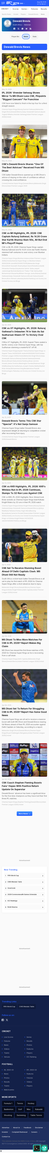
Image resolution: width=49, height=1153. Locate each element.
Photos (29, 1045)
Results (44, 9)
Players (23, 14)
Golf (20, 1109)
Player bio (15, 36)
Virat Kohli (11, 888)
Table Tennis (36, 1115)
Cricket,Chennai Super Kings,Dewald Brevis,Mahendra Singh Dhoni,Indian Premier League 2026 (24, 184)
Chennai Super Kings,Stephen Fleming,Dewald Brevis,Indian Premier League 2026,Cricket (24, 803)
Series (24, 9)
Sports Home (6, 14)
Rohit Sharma (12, 907)
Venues (7, 1057)
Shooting (8, 1115)
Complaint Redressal (19, 1132)
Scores (16, 9)
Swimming (21, 1115)
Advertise (5, 1128)
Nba (28, 1109)
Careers (34, 1132)
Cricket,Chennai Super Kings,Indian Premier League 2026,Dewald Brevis (21, 438)
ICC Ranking (31, 1057)
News (26, 36)
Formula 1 (8, 1103)
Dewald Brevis (33, 14)
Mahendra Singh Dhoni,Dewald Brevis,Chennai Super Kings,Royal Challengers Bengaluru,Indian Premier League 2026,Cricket (23, 733)
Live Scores (8, 1037)
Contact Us (6, 1137)
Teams (6, 1053)
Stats (35, 36)
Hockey (31, 1103)
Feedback (27, 1128)
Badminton (8, 1109)
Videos (6, 1049)
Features (30, 1049)
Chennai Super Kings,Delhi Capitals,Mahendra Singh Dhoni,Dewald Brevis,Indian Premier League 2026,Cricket (23, 660)
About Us (16, 1128)
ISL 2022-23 (9, 1070)
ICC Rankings (12, 901)
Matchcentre (9, 1090)
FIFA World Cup (13, 875)
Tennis (20, 1103)
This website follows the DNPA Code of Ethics (19, 1141)
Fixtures (34, 9)
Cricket (5, 9)
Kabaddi (38, 1109)
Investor (5, 1132)
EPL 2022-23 (32, 1070)
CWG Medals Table (15, 882)
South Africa (17, 25)
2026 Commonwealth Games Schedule (22, 894)
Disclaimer (39, 1128)
